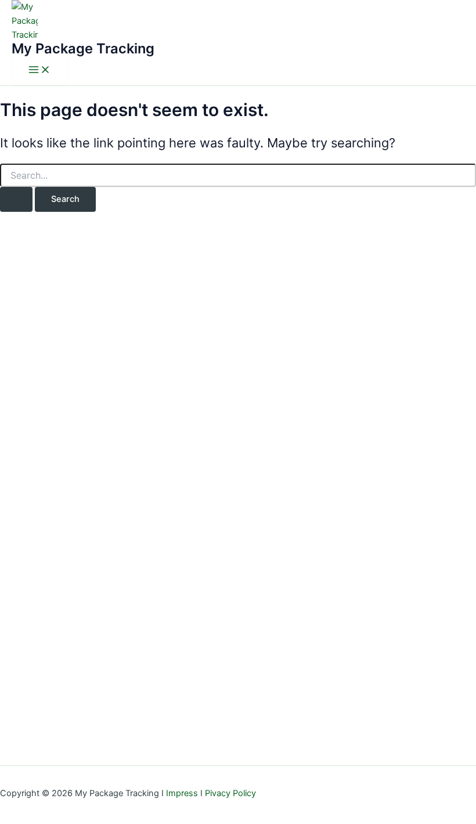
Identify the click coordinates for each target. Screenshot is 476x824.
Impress (182, 793)
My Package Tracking (83, 48)
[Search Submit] (16, 199)
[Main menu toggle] (39, 70)
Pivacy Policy (230, 793)
